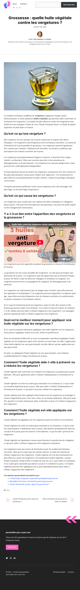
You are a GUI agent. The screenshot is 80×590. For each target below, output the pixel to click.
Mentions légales (59, 572)
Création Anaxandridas (21, 572)
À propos (70, 572)
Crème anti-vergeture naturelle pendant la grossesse (34, 478)
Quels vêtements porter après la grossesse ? (30, 484)
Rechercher (69, 5)
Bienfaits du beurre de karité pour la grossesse (31, 481)
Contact (23, 4)
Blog (15, 4)
